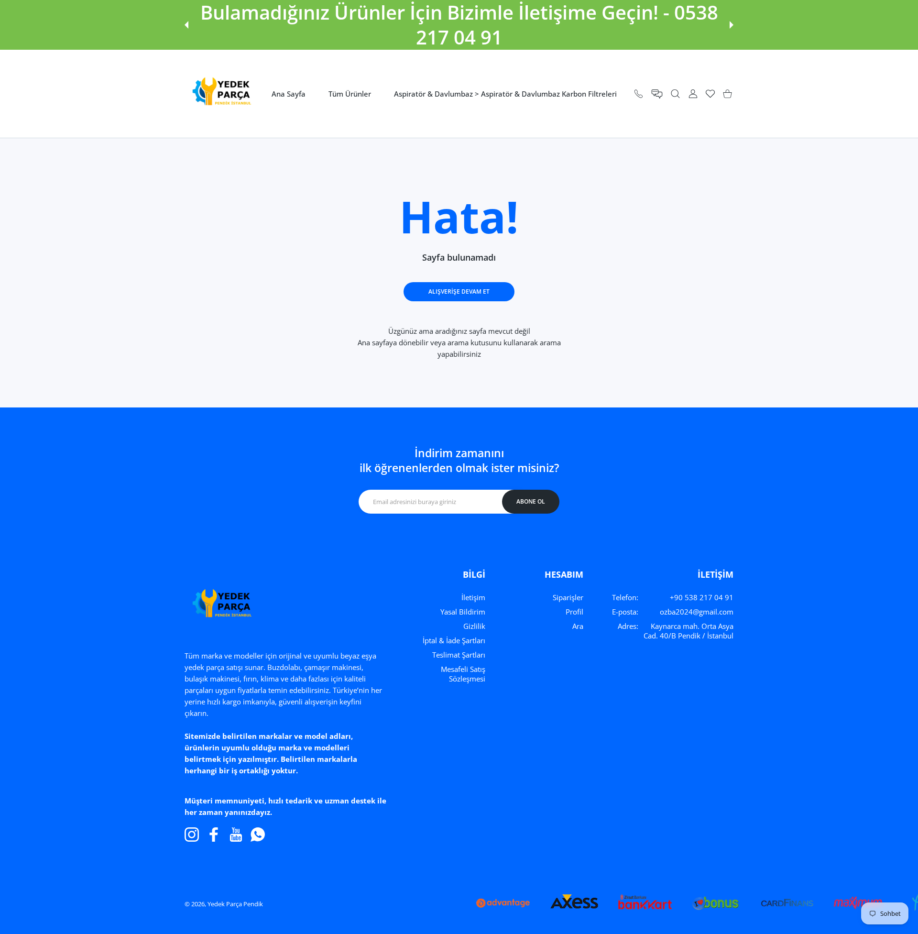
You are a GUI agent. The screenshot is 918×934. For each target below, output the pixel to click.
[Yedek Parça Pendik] (219, 93)
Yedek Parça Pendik (235, 904)
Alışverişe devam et (459, 291)
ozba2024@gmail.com (696, 611)
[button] (186, 25)
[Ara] (675, 94)
